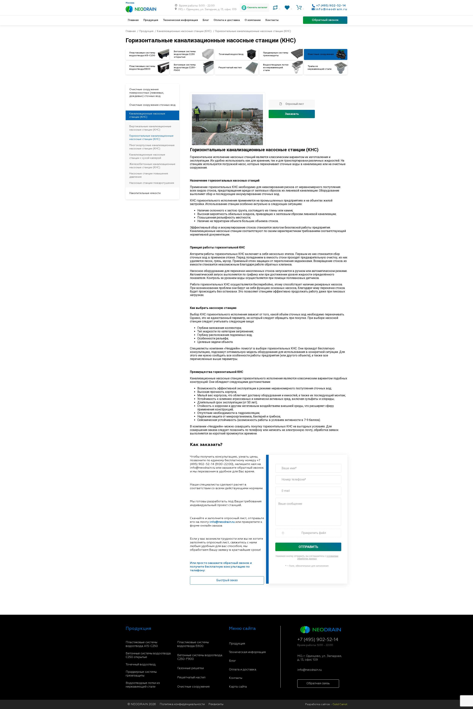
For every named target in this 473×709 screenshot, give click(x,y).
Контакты (272, 20)
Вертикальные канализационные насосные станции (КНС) (150, 128)
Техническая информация (180, 20)
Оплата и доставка (227, 20)
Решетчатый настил (191, 677)
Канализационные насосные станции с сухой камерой (147, 156)
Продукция (150, 20)
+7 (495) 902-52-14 (331, 5)
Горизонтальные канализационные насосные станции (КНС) (151, 138)
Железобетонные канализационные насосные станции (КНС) (152, 166)
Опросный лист (294, 103)
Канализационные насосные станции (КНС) (147, 115)
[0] (275, 7)
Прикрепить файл (313, 533)
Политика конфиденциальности (182, 704)
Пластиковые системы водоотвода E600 (193, 644)
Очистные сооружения (193, 686)
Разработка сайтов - (326, 704)
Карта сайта (238, 686)
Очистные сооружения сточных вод (152, 105)
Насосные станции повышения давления (148, 175)
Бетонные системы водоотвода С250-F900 (199, 657)
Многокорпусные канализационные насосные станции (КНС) (152, 147)
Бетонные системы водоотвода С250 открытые (148, 655)
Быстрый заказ (227, 580)
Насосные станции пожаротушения (151, 183)
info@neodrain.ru (331, 9)
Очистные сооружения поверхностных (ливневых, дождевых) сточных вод (146, 92)
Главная (133, 20)
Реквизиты (215, 704)
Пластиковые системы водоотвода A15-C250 (142, 644)
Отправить (308, 547)
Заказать (292, 114)
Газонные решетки (190, 668)
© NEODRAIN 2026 (141, 704)
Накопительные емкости (145, 193)
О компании (253, 20)
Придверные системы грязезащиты (141, 674)
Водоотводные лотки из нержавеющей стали (143, 685)
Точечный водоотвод (141, 664)
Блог (206, 20)
